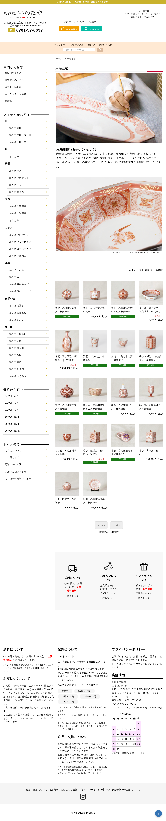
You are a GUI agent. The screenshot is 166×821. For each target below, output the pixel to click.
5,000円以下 (11, 403)
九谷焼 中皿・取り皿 (20, 135)
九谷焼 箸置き (16, 305)
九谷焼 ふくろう (17, 376)
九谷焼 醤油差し (17, 312)
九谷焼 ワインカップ (20, 291)
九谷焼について (13, 450)
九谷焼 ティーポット (20, 185)
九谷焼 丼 (14, 220)
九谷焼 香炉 (15, 362)
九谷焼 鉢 (14, 156)
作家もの (91, 45)
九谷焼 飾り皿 (16, 348)
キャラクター (60, 45)
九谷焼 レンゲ (16, 319)
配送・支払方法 (88, 22)
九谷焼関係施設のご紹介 (18, 478)
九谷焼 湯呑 (15, 170)
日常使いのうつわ (14, 80)
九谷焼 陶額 (15, 355)
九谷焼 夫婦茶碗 (17, 213)
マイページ (91, 28)
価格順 (148, 270)
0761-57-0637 (29, 30)
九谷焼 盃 (14, 277)
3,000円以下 (11, 395)
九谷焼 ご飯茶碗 (17, 206)
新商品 (8, 101)
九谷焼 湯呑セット (19, 178)
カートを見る (68, 28)
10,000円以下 (12, 416)
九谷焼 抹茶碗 (16, 192)
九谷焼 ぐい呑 (16, 270)
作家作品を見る (13, 73)
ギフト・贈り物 (13, 87)
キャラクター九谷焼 (15, 94)
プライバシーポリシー (133, 663)
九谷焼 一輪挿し (17, 334)
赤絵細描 (71, 59)
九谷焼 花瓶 (15, 341)
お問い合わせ (105, 45)
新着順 (159, 270)
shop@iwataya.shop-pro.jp (147, 707)
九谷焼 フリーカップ (20, 241)
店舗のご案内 (119, 682)
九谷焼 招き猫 (16, 369)
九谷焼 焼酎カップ (19, 284)
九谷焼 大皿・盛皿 (19, 142)
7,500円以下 (11, 409)
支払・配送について (36, 789)
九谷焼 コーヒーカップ (21, 248)
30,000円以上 (12, 431)
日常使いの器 (77, 45)
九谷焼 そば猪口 (17, 255)
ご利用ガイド (71, 22)
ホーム (59, 59)
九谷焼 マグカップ (19, 234)
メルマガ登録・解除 (15, 471)
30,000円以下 (12, 424)
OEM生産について (130, 789)
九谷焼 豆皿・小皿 (19, 128)
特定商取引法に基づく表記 (63, 789)
